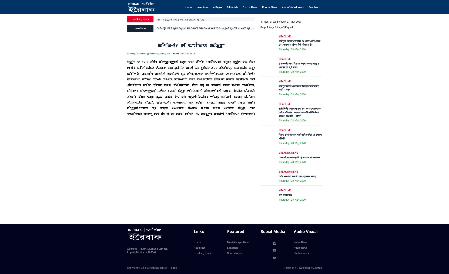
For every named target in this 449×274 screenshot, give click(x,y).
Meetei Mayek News (238, 242)
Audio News (300, 247)
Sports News (250, 7)
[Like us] (274, 243)
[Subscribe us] (274, 250)
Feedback (314, 7)
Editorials (232, 7)
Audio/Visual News (293, 7)
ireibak (173, 267)
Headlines (202, 7)
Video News (300, 242)
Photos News (269, 7)
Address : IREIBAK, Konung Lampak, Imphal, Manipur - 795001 (147, 250)
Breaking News (202, 253)
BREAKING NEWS (288, 153)
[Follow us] (274, 258)
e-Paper (217, 7)
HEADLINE (285, 36)
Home (188, 7)
